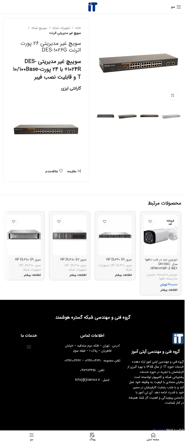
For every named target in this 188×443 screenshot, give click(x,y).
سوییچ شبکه (39, 27)
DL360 (120, 265)
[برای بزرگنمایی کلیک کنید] (172, 95)
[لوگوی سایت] (92, 6)
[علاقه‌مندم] (150, 221)
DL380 (75, 265)
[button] (29, 347)
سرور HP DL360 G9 (119, 259)
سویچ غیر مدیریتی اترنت (65, 33)
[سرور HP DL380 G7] (69, 235)
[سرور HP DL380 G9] (24, 235)
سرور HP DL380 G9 (28, 259)
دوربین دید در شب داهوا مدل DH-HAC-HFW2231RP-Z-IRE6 (161, 264)
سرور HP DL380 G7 (73, 259)
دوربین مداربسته (167, 274)
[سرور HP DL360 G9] (115, 235)
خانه (78, 27)
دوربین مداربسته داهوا (162, 276)
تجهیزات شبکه (61, 27)
